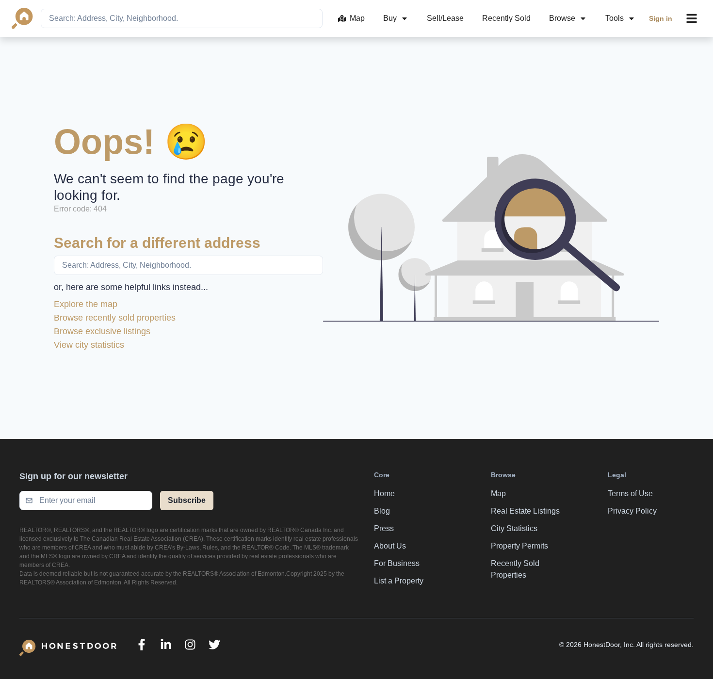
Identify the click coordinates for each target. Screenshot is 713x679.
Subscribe (187, 500)
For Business (397, 563)
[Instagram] (190, 644)
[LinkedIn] (166, 644)
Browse (562, 18)
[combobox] (182, 18)
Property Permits (519, 546)
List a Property (398, 581)
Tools (614, 18)
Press (384, 528)
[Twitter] (214, 644)
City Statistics (514, 528)
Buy (390, 18)
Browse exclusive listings (102, 331)
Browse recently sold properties (115, 318)
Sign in (660, 18)
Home (384, 493)
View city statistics (89, 345)
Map (357, 18)
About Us (390, 546)
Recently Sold (506, 18)
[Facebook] (141, 644)
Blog (382, 511)
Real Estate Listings (525, 511)
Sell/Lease (445, 18)
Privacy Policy (632, 511)
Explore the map (85, 304)
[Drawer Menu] (691, 18)
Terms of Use (630, 493)
